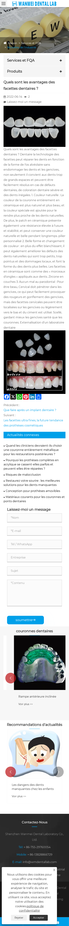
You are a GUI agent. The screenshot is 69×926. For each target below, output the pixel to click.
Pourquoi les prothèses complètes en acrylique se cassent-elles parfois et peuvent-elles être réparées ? (31, 464)
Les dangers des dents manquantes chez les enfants (33, 786)
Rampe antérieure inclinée (31, 696)
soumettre (25, 620)
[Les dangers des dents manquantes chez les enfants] (34, 753)
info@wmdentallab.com (40, 862)
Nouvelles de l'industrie (21, 47)
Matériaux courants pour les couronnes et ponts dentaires (34, 499)
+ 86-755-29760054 (37, 847)
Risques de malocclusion (23, 474)
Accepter (38, 917)
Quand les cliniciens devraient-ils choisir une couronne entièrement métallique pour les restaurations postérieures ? (33, 450)
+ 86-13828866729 (39, 854)
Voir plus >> (19, 704)
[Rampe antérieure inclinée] (34, 662)
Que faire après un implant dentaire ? (30, 410)
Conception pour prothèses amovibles (33, 491)
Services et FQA (31, 43)
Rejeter (19, 917)
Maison (12, 43)
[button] (10, 678)
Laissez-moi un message (24, 102)
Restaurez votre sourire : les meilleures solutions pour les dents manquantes (32, 483)
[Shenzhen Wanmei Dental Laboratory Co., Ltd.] (34, 3)
